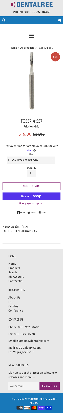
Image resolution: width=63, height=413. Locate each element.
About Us (14, 297)
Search (12, 272)
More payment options (32, 203)
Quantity (31, 167)
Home (12, 263)
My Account (16, 276)
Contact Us (15, 281)
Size (31, 154)
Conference (15, 310)
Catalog (13, 306)
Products (14, 268)
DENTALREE (37, 399)
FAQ (10, 302)
